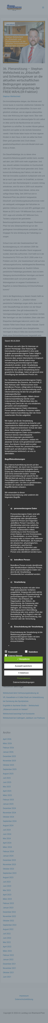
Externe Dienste (15, 656)
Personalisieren (23, 678)
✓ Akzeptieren (23, 659)
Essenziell (12, 652)
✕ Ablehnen (23, 673)
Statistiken (33, 652)
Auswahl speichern (23, 666)
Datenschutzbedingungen (23, 682)
